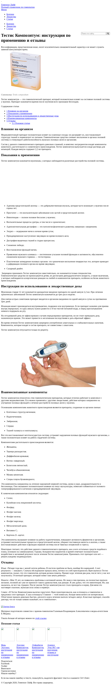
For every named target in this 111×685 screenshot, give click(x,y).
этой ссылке (40, 618)
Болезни (10, 14)
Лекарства (11, 17)
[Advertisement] (55, 183)
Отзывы (11, 121)
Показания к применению (19, 113)
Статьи (9, 19)
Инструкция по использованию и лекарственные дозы (32, 116)
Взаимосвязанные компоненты (21, 118)
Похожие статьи (21, 123)
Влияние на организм (17, 111)
